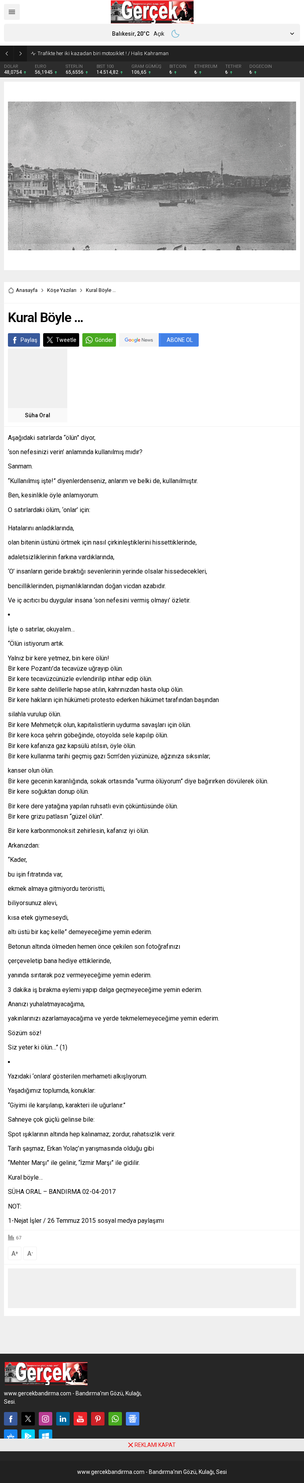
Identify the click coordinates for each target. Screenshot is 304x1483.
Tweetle (66, 340)
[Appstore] (10, 1436)
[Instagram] (45, 1418)
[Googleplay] (28, 1436)
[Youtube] (80, 1418)
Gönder (104, 340)
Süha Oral (37, 415)
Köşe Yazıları (61, 290)
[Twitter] (28, 1418)
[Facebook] (10, 1418)
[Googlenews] (132, 1418)
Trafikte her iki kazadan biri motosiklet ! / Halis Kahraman (103, 53)
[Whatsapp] (115, 1418)
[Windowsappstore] (45, 1436)
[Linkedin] (63, 1418)
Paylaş (29, 340)
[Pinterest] (97, 1418)
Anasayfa (27, 290)
